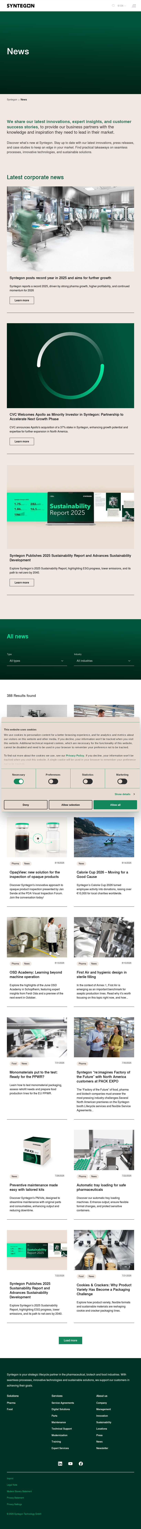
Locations (101, 1428)
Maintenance (59, 1422)
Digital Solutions (61, 1409)
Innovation (102, 1415)
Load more (70, 1340)
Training (56, 1441)
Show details (122, 794)
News (99, 1441)
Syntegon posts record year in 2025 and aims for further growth (60, 278)
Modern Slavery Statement (19, 1491)
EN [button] (121, 6)
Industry (78, 654)
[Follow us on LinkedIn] (60, 1463)
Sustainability (103, 1422)
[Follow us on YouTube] (70, 1463)
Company (101, 1403)
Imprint (10, 1478)
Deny (26, 804)
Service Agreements (63, 1403)
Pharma (11, 1403)
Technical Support (62, 1428)
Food (10, 1409)
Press (99, 1435)
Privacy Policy (75, 755)
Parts (54, 1415)
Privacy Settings (14, 1504)
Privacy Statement (15, 1498)
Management (103, 1409)
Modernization (59, 1435)
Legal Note (12, 1485)
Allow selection (70, 804)
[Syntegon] (20, 5)
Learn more (22, 300)
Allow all (115, 804)
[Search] (112, 5)
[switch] (53, 781)
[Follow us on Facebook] (80, 1463)
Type (9, 654)
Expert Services (60, 1448)
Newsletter (102, 1448)
